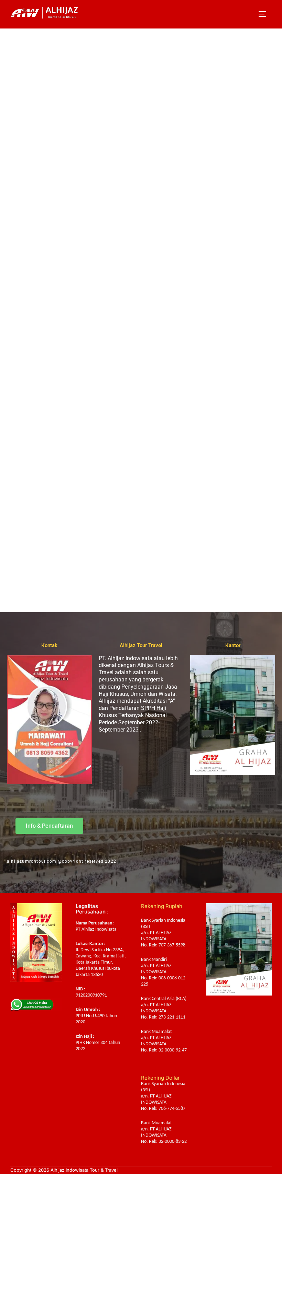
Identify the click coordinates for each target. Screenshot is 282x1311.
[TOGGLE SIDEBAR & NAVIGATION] (265, 14)
